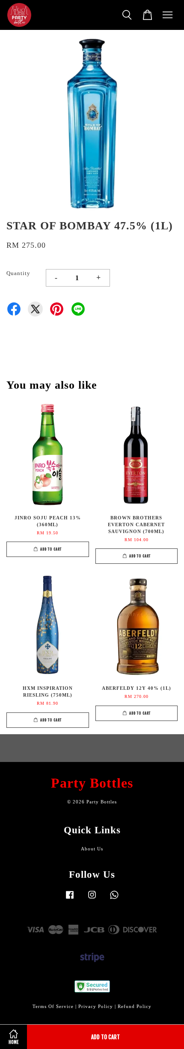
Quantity (18, 273)
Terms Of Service (53, 1006)
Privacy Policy (95, 1006)
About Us (92, 848)
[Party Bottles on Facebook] (70, 899)
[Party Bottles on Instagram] (92, 899)
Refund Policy (134, 1006)
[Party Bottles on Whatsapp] (114, 899)
